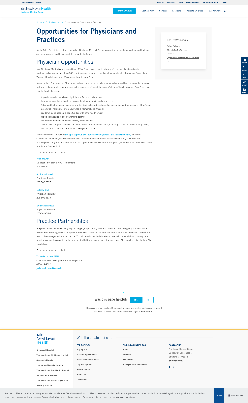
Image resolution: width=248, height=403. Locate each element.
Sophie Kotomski (44, 174)
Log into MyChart (84, 364)
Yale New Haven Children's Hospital (52, 355)
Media (125, 349)
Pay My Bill (82, 349)
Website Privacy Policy (125, 397)
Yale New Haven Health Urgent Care (52, 380)
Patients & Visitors (195, 10)
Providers (127, 354)
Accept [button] (219, 395)
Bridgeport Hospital (45, 350)
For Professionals (53, 22)
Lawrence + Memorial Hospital (49, 365)
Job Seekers (128, 359)
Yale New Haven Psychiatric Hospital (52, 370)
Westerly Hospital (44, 385)
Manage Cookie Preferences (135, 364)
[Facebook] (169, 367)
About (181, 2)
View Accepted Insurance (88, 359)
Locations (176, 10)
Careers (224, 2)
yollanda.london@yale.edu (49, 268)
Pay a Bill (160, 2)
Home (39, 22)
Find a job (81, 374)
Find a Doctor (124, 10)
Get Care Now (148, 10)
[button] (235, 395)
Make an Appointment (87, 354)
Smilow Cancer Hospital (47, 375)
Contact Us (171, 2)
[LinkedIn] (173, 367)
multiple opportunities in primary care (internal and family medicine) (98, 134)
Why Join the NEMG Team (177, 50)
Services (163, 10)
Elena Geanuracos (45, 205)
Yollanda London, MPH (47, 256)
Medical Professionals (210, 2)
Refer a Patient (172, 46)
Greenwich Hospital (45, 360)
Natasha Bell (42, 189)
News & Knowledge (192, 2)
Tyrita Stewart (42, 158)
